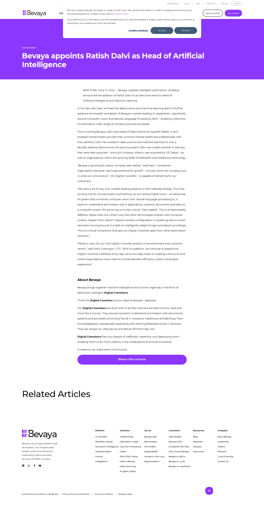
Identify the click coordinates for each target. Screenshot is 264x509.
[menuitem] (172, 4)
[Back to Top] (209, 491)
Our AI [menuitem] (147, 431)
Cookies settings (138, 30)
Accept (162, 30)
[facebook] (34, 465)
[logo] (39, 434)
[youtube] (39, 465)
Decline (186, 30)
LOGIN (236, 3)
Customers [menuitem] (174, 431)
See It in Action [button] (213, 13)
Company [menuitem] (222, 431)
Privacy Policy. (121, 14)
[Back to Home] (34, 13)
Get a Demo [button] (233, 13)
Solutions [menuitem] (125, 431)
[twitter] (29, 465)
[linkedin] (24, 465)
